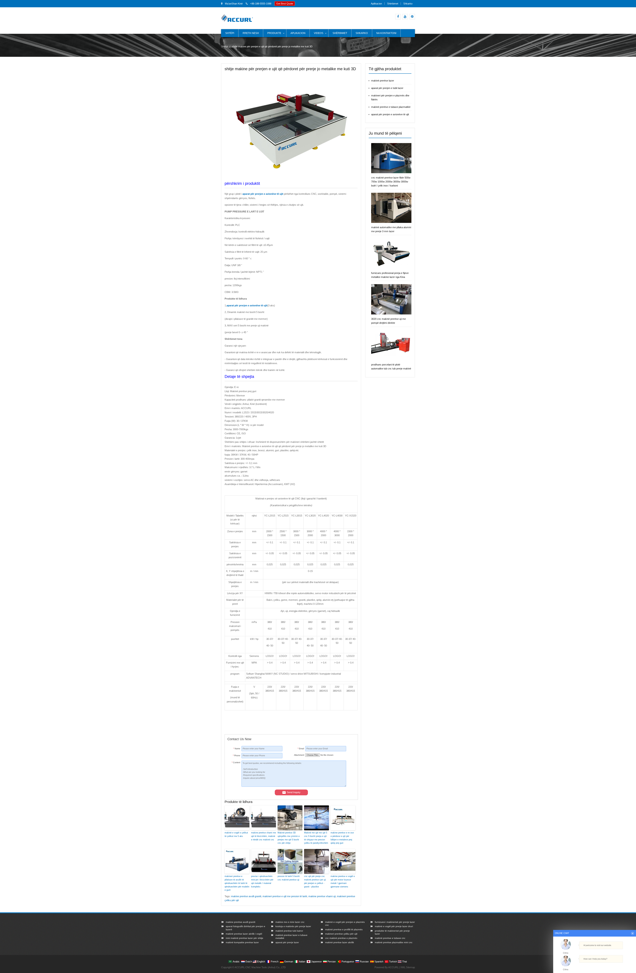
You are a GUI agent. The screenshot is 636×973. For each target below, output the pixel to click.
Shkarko (407, 3)
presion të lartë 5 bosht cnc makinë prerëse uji (289, 878)
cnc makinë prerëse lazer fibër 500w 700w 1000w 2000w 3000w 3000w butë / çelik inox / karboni (390, 181)
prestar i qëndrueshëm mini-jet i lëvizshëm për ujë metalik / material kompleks (262, 881)
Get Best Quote (284, 3)
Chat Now (593, 966)
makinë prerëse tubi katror (289, 930)
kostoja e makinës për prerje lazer (293, 926)
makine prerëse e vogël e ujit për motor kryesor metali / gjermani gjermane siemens (343, 881)
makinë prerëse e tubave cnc (390, 938)
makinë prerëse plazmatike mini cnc (393, 942)
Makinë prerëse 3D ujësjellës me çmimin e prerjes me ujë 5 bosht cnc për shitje (289, 837)
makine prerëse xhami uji (322, 896)
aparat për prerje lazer (287, 942)
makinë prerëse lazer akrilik (339, 942)
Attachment (299, 755)
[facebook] (398, 16)
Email (301, 748)
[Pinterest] (412, 16)
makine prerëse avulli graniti (246, 896)
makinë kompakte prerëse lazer (242, 942)
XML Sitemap (407, 967)
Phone (236, 755)
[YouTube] (405, 16)
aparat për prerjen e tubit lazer (387, 88)
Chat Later (610, 966)
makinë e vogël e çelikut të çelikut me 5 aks (236, 834)
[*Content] (234, 785)
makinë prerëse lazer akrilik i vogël (244, 933)
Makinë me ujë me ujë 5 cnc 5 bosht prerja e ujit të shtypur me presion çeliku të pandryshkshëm (316, 837)
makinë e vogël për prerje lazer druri (394, 926)
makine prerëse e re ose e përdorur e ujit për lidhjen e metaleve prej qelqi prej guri (342, 837)
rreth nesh (251, 33)
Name (236, 748)
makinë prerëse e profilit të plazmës (344, 929)
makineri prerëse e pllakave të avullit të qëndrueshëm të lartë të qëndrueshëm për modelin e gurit (237, 883)
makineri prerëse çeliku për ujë (341, 933)
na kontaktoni (386, 33)
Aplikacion (376, 3)
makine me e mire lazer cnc (289, 922)
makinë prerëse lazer (382, 80)
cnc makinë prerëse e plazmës (341, 938)
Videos (318, 33)
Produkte (274, 33)
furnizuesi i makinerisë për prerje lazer (395, 922)
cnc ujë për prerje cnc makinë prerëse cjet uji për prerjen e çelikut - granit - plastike (315, 881)
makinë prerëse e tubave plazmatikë (390, 106)
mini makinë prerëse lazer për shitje (244, 938)
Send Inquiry (293, 792)
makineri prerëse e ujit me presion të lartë (285, 896)
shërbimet (392, 3)
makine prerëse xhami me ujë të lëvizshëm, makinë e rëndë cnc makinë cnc (263, 836)
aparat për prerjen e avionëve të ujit (390, 114)
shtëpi (229, 33)
